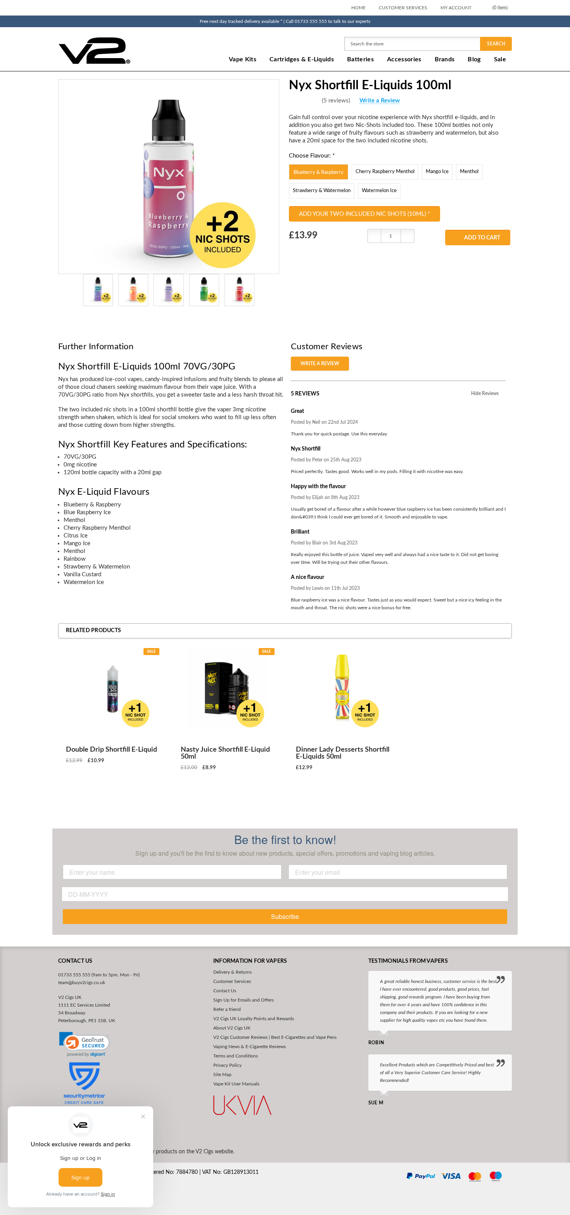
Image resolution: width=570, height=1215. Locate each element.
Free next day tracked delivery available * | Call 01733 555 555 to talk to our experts (285, 21)
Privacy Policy (227, 1065)
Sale (500, 59)
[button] (84, 1044)
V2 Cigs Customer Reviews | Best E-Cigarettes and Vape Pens (275, 1037)
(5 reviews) (336, 101)
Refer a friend (227, 1009)
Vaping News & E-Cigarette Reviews (249, 1046)
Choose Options (112, 789)
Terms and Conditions (235, 1056)
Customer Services (403, 7)
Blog (474, 59)
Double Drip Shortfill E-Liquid (111, 749)
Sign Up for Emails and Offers (243, 1000)
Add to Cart (482, 238)
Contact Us (224, 990)
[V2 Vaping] (118, 50)
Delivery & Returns (232, 972)
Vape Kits (242, 59)
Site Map (222, 1074)
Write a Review (379, 101)
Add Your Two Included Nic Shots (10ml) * (364, 214)
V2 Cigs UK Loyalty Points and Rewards (253, 1018)
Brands (445, 59)
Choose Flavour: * (312, 156)
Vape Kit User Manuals (236, 1084)
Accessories (404, 59)
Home (358, 7)
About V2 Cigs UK (231, 1028)
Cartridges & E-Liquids (301, 59)
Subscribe (285, 916)
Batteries (360, 59)
